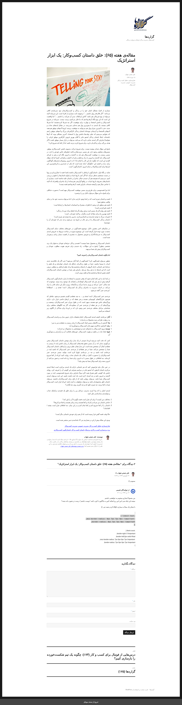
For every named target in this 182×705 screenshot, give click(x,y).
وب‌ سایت (132, 621)
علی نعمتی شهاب (130, 74)
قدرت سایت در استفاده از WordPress (137, 689)
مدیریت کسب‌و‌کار (71, 426)
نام (133, 601)
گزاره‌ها (149, 36)
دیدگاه (133, 569)
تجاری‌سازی (106, 426)
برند (108, 430)
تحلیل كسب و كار (123, 80)
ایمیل (133, 611)
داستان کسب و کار (78, 430)
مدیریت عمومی (83, 426)
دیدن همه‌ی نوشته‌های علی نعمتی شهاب (72, 446)
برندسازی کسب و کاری (98, 430)
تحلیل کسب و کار (95, 426)
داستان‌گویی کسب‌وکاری (62, 430)
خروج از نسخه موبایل (91, 702)
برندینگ (87, 430)
